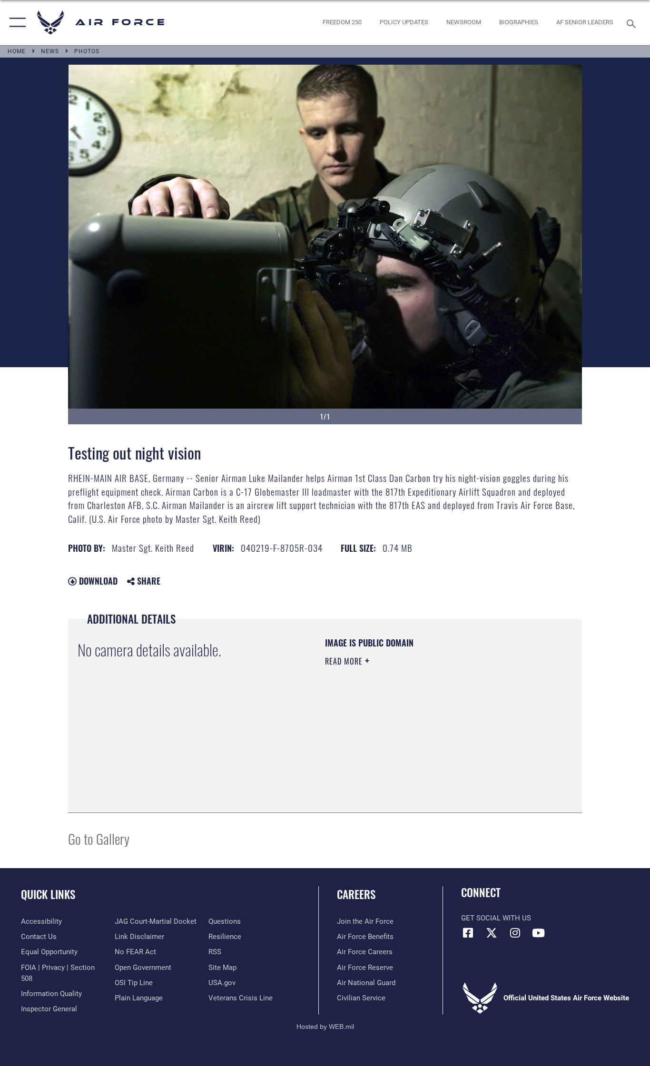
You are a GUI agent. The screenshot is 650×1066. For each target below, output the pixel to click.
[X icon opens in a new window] (491, 933)
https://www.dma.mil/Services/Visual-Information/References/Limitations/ (436, 735)
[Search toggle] (633, 22)
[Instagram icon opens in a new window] (515, 933)
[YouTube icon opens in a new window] (538, 933)
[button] (15, 22)
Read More (345, 661)
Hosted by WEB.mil (325, 1026)
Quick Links (48, 894)
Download (97, 581)
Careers (356, 894)
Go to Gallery (98, 838)
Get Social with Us (496, 918)
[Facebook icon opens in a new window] (468, 933)
